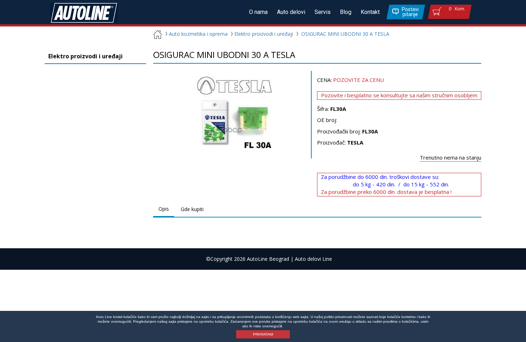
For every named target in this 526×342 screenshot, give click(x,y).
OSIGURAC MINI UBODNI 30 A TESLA (345, 33)
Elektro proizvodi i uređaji (263, 33)
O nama (258, 12)
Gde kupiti (192, 209)
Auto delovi (291, 12)
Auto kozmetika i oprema (198, 33)
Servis (323, 12)
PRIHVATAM (263, 334)
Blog (345, 12)
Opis (164, 208)
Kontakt (370, 12)
